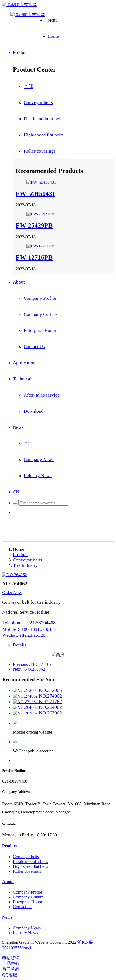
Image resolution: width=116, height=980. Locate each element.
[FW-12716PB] (40, 246)
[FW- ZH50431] (41, 182)
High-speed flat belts (44, 134)
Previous (32, 664)
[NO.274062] (26, 696)
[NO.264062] (26, 707)
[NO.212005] (26, 690)
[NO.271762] (26, 701)
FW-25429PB (34, 225)
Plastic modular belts (44, 118)
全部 (28, 86)
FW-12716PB (34, 257)
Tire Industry (25, 565)
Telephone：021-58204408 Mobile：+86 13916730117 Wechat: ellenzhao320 (29, 629)
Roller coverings (40, 151)
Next (29, 669)
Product (20, 554)
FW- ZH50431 (35, 193)
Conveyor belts (38, 102)
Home (18, 549)
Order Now (12, 592)
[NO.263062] (26, 713)
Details (19, 645)
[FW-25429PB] (40, 214)
